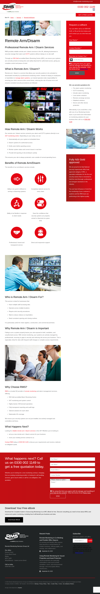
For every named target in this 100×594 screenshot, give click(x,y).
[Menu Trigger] (94, 9)
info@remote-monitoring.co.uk (83, 1)
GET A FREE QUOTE (85, 15)
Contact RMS (9, 442)
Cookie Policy (54, 583)
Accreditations (66, 583)
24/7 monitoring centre (12, 136)
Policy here (84, 69)
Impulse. (20, 587)
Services (19, 17)
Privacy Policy (42, 583)
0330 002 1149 (86, 6)
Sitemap (36, 583)
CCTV (27, 54)
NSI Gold (16, 58)
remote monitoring (30, 391)
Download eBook (14, 520)
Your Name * (73, 40)
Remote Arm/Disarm (29, 17)
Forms (60, 583)
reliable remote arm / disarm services (23, 431)
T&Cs (48, 583)
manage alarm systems (22, 78)
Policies (72, 583)
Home (12, 17)
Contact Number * (75, 48)
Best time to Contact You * (78, 56)
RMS (15, 7)
